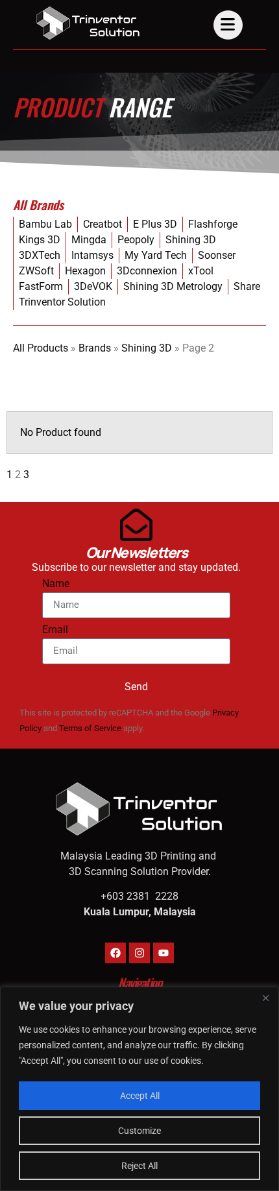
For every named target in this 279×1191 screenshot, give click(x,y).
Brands (95, 348)
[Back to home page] (88, 23)
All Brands (38, 204)
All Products (40, 348)
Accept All (140, 1095)
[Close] (265, 997)
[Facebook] (115, 953)
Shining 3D (146, 348)
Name (55, 584)
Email (55, 630)
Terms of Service (90, 728)
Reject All (139, 1166)
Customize (139, 1130)
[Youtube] (163, 953)
